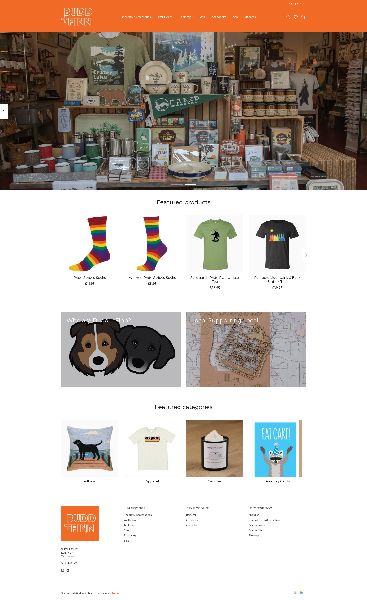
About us (254, 514)
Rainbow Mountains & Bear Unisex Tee (277, 279)
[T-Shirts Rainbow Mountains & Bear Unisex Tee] (277, 243)
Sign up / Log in (297, 3)
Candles (215, 481)
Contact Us (255, 530)
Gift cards (249, 17)
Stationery (130, 535)
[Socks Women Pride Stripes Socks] (152, 243)
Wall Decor (130, 520)
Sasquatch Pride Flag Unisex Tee (214, 279)
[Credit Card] (301, 593)
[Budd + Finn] (77, 17)
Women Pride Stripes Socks (152, 277)
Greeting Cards (277, 481)
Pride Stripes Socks (90, 277)
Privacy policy (257, 525)
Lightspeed (113, 592)
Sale (236, 17)
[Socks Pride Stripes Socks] (89, 243)
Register (191, 514)
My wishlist (192, 525)
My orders (192, 520)
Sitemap (254, 535)
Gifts (126, 530)
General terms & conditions (265, 520)
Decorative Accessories (138, 514)
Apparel (152, 481)
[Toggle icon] (288, 17)
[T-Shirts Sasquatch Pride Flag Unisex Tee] (214, 243)
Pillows (90, 481)
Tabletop (129, 525)
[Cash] (295, 593)
